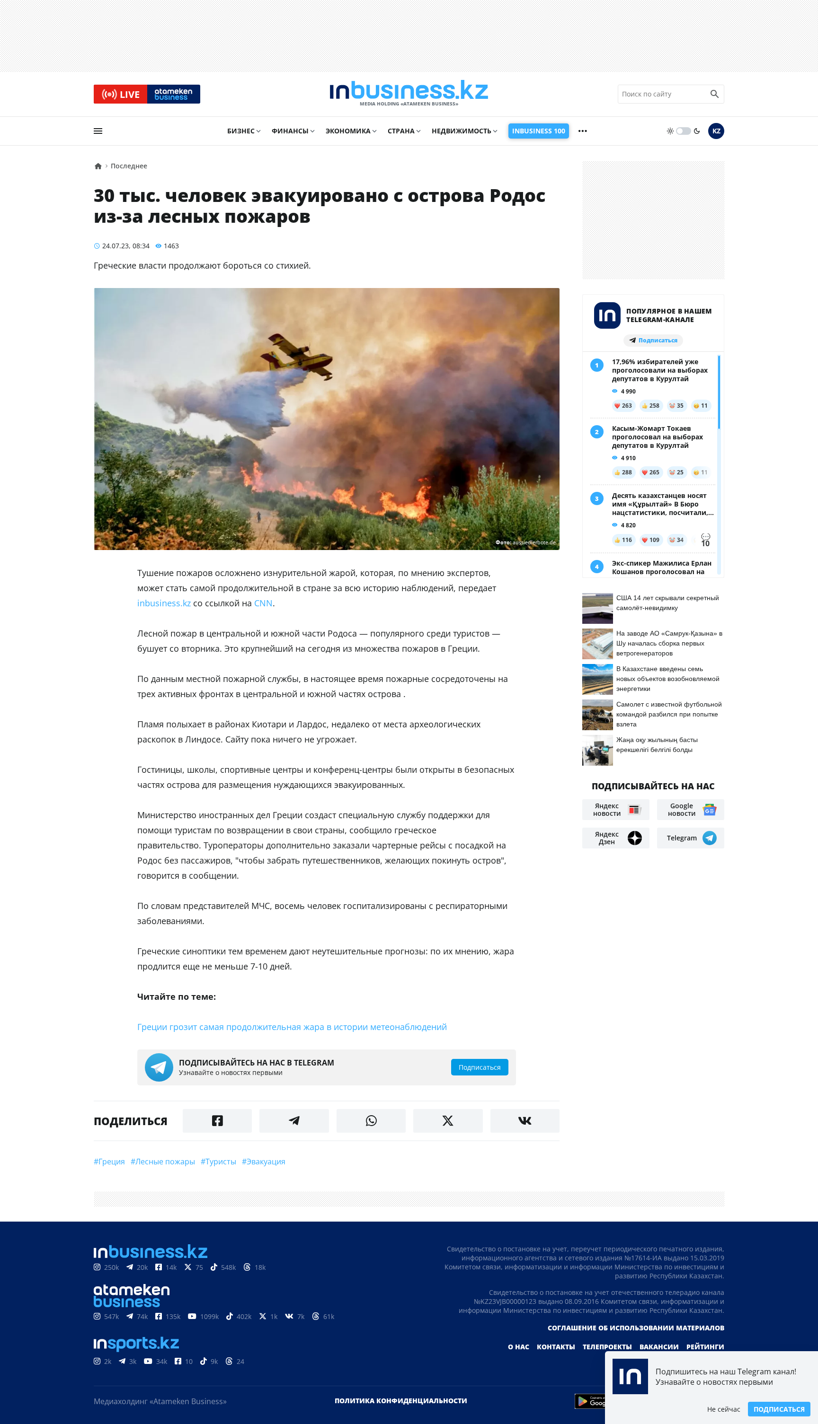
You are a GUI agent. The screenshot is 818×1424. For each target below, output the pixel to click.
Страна (401, 130)
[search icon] (714, 94)
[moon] (697, 131)
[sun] (670, 131)
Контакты (556, 1346)
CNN (263, 603)
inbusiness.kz (164, 603)
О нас (518, 1346)
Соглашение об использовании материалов (636, 1327)
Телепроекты (607, 1346)
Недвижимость (461, 130)
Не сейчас (723, 1409)
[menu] (98, 131)
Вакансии (659, 1346)
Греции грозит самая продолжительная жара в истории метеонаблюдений (292, 1026)
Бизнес (241, 130)
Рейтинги (705, 1346)
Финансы (290, 130)
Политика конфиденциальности (401, 1400)
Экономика (348, 130)
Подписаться (779, 1409)
